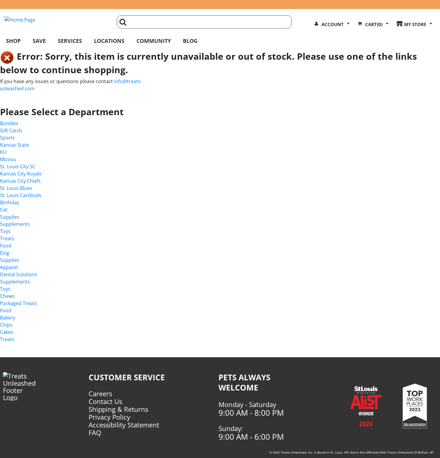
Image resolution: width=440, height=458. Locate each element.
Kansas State (14, 145)
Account (332, 24)
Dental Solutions (18, 274)
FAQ (95, 432)
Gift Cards (11, 130)
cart (374, 24)
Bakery (7, 317)
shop (13, 40)
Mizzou (8, 159)
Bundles (9, 123)
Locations (109, 40)
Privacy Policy (109, 417)
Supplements (15, 224)
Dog (4, 253)
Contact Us (105, 401)
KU (3, 152)
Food (5, 245)
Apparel (9, 267)
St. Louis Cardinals (20, 195)
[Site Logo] (56, 20)
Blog (190, 40)
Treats (7, 238)
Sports (7, 137)
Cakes (6, 332)
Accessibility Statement (124, 424)
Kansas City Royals (21, 173)
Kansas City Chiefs (20, 181)
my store (415, 24)
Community (153, 40)
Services (70, 40)
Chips (6, 325)
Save (39, 40)
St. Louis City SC (17, 166)
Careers (100, 393)
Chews (7, 296)
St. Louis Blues (16, 188)
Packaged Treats (18, 303)
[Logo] (25, 386)
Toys (5, 231)
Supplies (9, 217)
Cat (3, 209)
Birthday (9, 202)
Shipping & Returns (118, 409)
